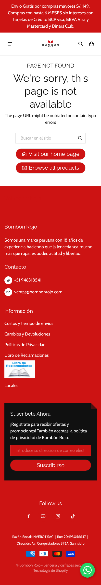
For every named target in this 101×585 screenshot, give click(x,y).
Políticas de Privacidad (25, 344)
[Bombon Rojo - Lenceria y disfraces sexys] (50, 44)
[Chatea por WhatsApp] (87, 570)
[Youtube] (43, 516)
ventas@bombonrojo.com (38, 292)
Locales (11, 385)
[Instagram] (57, 516)
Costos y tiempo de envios (28, 323)
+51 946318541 (27, 280)
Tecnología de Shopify (50, 570)
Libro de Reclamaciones (26, 355)
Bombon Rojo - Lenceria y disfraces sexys (51, 565)
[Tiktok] (72, 516)
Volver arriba (20, 198)
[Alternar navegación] (9, 43)
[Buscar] (80, 138)
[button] (80, 43)
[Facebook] (28, 516)
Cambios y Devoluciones (27, 334)
